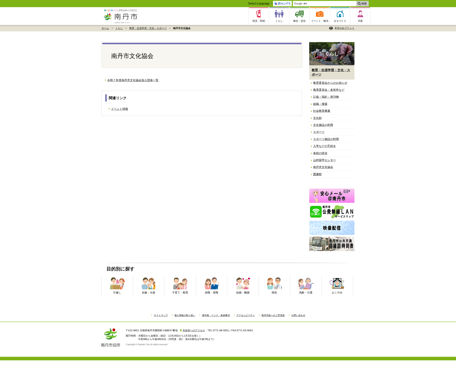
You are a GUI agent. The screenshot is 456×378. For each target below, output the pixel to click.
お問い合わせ (298, 315)
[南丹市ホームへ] (122, 16)
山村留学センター (324, 160)
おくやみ (337, 292)
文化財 (317, 118)
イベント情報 (119, 108)
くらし (119, 28)
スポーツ (319, 131)
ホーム (105, 28)
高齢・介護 (305, 292)
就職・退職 (211, 292)
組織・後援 (320, 103)
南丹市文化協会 (323, 167)
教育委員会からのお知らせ (330, 82)
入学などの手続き (324, 146)
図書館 (317, 174)
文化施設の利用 (323, 124)
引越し (117, 292)
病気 (274, 292)
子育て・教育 (180, 292)
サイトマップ (161, 315)
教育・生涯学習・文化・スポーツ (148, 28)
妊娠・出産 (148, 292)
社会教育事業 (321, 110)
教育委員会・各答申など (328, 89)
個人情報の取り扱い (184, 315)
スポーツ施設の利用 (326, 139)
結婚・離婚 (243, 292)
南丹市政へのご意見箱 (273, 315)
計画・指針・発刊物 (326, 96)
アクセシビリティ (245, 315)
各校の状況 (320, 153)
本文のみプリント (344, 28)
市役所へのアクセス (194, 330)
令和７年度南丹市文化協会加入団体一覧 (133, 80)
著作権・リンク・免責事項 (216, 315)
